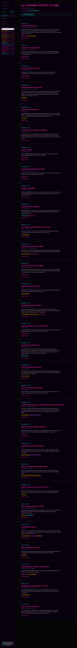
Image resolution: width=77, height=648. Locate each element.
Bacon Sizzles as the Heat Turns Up (35, 487)
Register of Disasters (29, 110)
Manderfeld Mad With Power (32, 246)
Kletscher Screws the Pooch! (32, 446)
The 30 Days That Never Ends (32, 266)
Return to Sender (28, 188)
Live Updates (5, 15)
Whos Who (4, 8)
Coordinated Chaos (28, 527)
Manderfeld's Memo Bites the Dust (34, 586)
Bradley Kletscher (7, 35)
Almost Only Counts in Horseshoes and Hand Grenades (42, 405)
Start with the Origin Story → (34, 10)
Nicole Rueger (7, 53)
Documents (4, 18)
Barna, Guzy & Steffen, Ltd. (7, 45)
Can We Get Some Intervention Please (35, 227)
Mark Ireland (7, 51)
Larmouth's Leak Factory (31, 48)
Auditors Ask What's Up (30, 345)
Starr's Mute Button (29, 26)
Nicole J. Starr (7, 33)
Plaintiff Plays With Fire (30, 286)
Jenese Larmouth (7, 47)
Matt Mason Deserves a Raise (32, 506)
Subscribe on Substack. (28, 14)
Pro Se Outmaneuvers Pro (31, 367)
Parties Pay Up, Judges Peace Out (33, 427)
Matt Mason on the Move (30, 547)
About (3, 21)
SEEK (12, 11)
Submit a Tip (5, 24)
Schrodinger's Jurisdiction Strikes (35, 567)
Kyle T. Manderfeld (25, 234)
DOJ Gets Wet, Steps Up (30, 606)
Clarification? (26, 150)
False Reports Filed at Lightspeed (34, 326)
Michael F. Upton (7, 43)
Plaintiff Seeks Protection (31, 388)
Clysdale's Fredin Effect (30, 68)
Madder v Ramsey (6, 2)
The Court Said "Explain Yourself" (34, 130)
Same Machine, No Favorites (31, 88)
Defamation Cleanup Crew (31, 305)
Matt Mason (7, 41)
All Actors (4, 5)
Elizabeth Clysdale (7, 49)
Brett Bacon (7, 37)
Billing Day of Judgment (30, 207)
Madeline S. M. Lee (7, 39)
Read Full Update (25, 38)
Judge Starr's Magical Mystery (33, 169)
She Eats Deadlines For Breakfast (34, 467)
